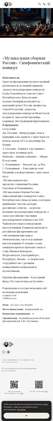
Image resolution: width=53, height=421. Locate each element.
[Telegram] (8, 352)
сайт (21, 393)
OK (26, 416)
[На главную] (7, 344)
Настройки (21, 410)
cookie (45, 404)
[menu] (49, 4)
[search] (39, 4)
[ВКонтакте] (3, 352)
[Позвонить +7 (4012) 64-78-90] (44, 4)
